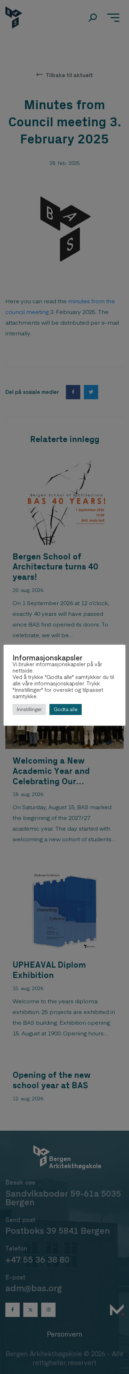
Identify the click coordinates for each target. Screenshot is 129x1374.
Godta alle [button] (65, 709)
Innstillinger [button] (29, 709)
